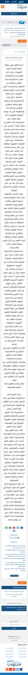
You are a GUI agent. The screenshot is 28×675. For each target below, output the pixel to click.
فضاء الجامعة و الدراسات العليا (18, 30)
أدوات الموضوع (6, 45)
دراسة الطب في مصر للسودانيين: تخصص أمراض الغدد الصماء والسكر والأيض (15, 555)
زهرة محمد (22, 52)
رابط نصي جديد (22, 648)
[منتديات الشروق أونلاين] (22, 9)
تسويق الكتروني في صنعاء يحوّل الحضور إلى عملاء (14, 559)
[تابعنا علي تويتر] (17, 669)
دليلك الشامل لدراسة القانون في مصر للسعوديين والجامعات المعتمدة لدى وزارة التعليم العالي (15, 564)
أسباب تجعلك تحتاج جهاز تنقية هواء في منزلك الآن (15, 551)
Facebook (14, 597)
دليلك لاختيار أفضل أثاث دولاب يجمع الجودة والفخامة (14, 570)
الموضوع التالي (10, 603)
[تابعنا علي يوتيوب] (10, 669)
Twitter (6, 591)
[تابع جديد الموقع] (7, 669)
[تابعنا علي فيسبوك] (21, 669)
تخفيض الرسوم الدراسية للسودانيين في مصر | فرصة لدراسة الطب (15, 547)
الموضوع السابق (17, 603)
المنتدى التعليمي (9, 28)
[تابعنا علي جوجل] (14, 669)
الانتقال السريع (14, 621)
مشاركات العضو (13, 538)
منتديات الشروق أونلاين (19, 28)
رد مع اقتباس (14, 576)
